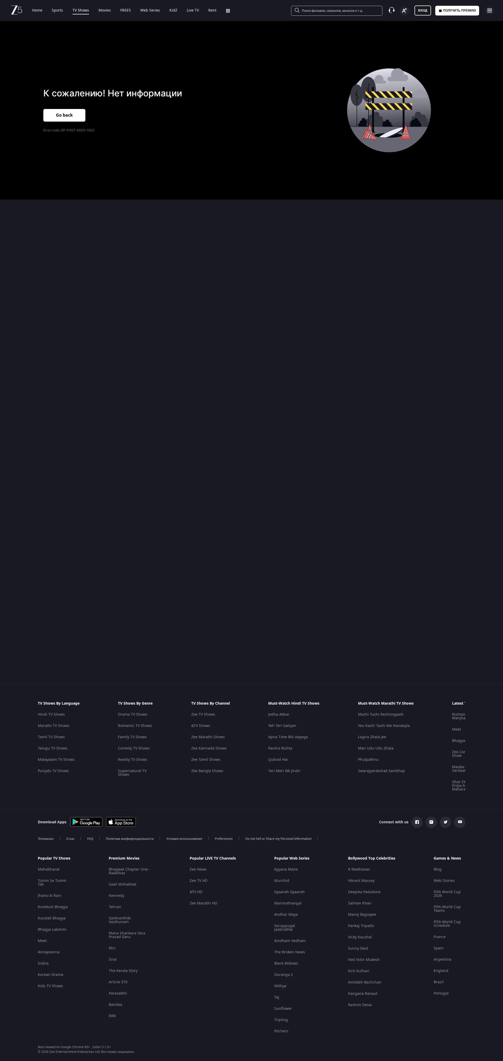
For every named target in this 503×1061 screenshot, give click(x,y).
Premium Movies (124, 858)
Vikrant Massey (361, 880)
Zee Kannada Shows (209, 748)
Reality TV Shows (132, 759)
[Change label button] (404, 11)
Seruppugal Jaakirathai (284, 927)
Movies (104, 10)
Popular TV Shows (54, 858)
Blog (438, 869)
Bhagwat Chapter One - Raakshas (129, 871)
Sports (57, 10)
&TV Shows (200, 726)
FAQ (90, 838)
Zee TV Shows (203, 714)
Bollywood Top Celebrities (371, 858)
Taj (276, 997)
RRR (112, 1016)
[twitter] (445, 822)
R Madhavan (359, 869)
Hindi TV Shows (51, 714)
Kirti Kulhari (358, 971)
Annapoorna (49, 952)
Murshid (281, 880)
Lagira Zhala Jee (372, 737)
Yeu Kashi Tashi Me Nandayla (384, 726)
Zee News (198, 869)
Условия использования (184, 838)
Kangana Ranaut (362, 993)
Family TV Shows (132, 737)
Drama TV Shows (132, 714)
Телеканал (46, 838)
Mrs (112, 948)
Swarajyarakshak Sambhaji (381, 771)
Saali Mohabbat (122, 884)
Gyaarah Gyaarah (289, 892)
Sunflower (283, 1008)
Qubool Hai (278, 759)
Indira (43, 963)
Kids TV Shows (50, 986)
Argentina (442, 959)
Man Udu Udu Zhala (375, 748)
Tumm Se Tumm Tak (52, 882)
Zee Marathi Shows (208, 737)
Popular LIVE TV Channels (213, 858)
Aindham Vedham (290, 941)
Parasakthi (118, 993)
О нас (70, 838)
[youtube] (459, 822)
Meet (456, 729)
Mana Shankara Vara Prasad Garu (127, 935)
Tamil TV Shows (51, 737)
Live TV (193, 10)
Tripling (281, 1020)
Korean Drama (50, 974)
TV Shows (80, 10)
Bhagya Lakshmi (52, 929)
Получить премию (459, 10)
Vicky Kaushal (360, 937)
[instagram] (431, 822)
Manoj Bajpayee (362, 914)
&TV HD (196, 892)
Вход (422, 10)
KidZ (173, 10)
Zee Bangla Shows (207, 771)
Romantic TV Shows (135, 726)
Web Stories (444, 880)
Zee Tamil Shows (205, 759)
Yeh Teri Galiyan (282, 726)
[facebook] (417, 822)
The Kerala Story (123, 971)
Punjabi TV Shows (53, 771)
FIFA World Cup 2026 (447, 893)
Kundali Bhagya (52, 918)
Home (37, 10)
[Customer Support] (392, 10)
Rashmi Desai (360, 1005)
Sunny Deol (358, 948)
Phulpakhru (368, 759)
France (439, 937)
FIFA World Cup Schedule (447, 923)
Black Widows (286, 963)
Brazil (439, 982)
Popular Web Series (291, 858)
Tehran (115, 907)
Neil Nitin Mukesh (364, 960)
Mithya (280, 986)
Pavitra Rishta (280, 748)
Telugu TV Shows (53, 748)
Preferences (224, 838)
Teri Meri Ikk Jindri (284, 771)
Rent (212, 10)
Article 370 (118, 982)
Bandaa (115, 1004)
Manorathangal (288, 903)
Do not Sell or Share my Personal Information (278, 838)
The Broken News (289, 952)
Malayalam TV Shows (56, 759)
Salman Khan (359, 903)
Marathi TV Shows (53, 726)
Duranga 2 (283, 974)
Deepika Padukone (364, 892)
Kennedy (116, 895)
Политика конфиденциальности (130, 838)
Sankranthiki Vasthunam (120, 920)
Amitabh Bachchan (364, 982)
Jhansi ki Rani (49, 895)
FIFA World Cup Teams (447, 908)
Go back (64, 115)
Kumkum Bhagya (53, 907)
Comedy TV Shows (134, 748)
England (441, 971)
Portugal (441, 993)
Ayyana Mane (286, 869)
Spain (439, 948)
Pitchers (281, 1031)
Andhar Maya (286, 914)
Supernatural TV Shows (132, 772)
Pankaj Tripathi (361, 926)
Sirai (113, 959)
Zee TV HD (199, 880)
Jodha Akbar (278, 714)
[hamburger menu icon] (489, 10)
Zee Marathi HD (203, 903)
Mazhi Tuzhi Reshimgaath (381, 714)
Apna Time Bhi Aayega (288, 737)
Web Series (150, 10)
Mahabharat (49, 869)
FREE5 (125, 10)
